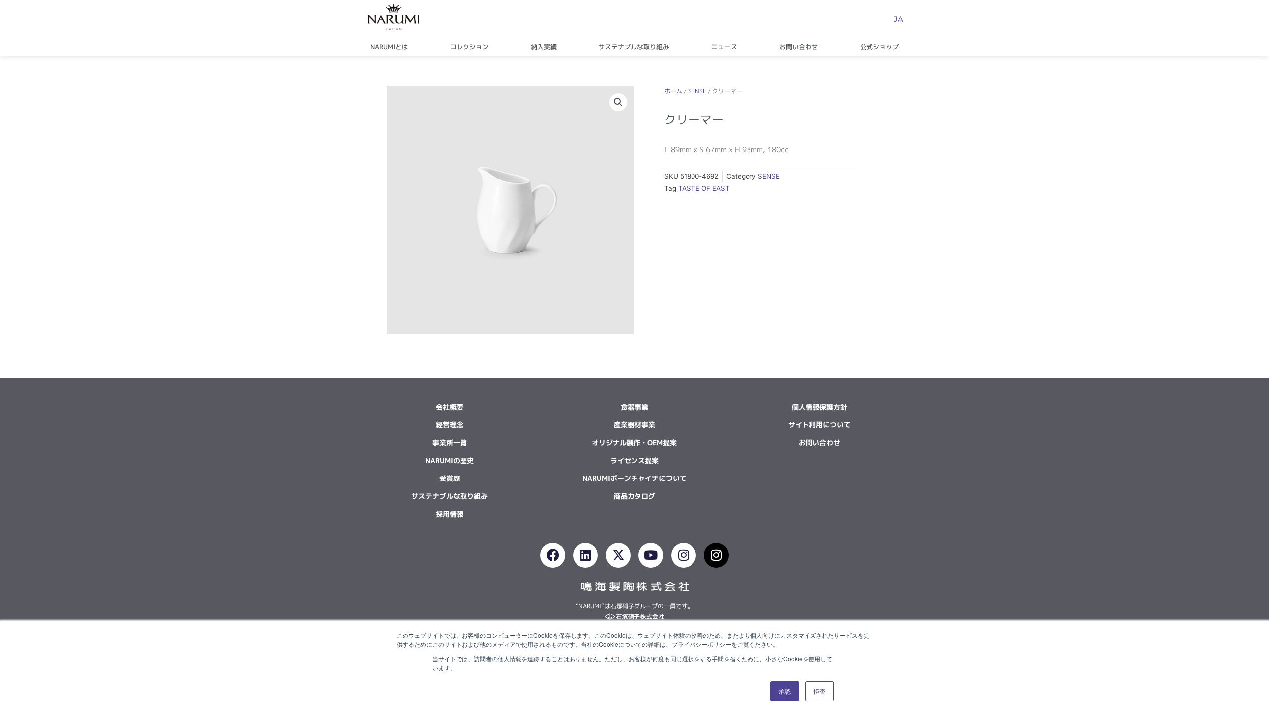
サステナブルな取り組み (633, 46)
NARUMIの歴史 (449, 460)
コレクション (469, 46)
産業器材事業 (634, 424)
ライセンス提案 (634, 460)
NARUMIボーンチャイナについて (634, 478)
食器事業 (634, 407)
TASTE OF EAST (704, 188)
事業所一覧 (449, 442)
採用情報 (449, 514)
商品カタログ (634, 496)
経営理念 (449, 424)
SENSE (697, 91)
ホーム (673, 91)
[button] (618, 102)
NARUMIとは (389, 46)
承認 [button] (785, 691)
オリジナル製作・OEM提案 (634, 442)
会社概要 (449, 407)
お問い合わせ (798, 46)
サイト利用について (819, 424)
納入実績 (544, 46)
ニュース (724, 46)
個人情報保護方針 (819, 407)
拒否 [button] (819, 691)
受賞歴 (449, 478)
